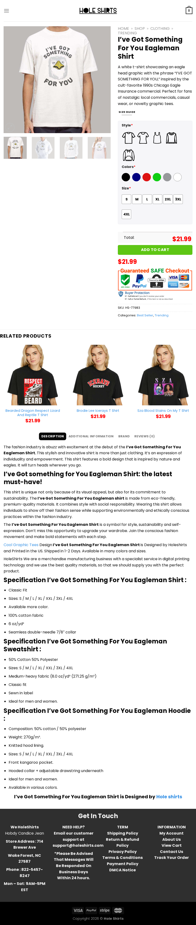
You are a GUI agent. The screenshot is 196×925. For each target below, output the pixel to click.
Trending (127, 33)
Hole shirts (169, 796)
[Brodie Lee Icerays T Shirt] (98, 375)
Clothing (160, 28)
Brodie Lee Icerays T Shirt (98, 410)
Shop (140, 28)
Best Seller (145, 315)
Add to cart (155, 249)
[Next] (102, 79)
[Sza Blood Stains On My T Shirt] (163, 375)
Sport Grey (168, 180)
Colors (129, 166)
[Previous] (11, 79)
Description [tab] (52, 436)
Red (146, 180)
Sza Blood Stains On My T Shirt (163, 410)
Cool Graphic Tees (21, 545)
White (178, 180)
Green (157, 180)
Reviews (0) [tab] (144, 436)
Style (127, 125)
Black (126, 180)
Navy (137, 180)
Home (123, 28)
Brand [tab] (124, 436)
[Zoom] (10, 127)
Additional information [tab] (91, 436)
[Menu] (6, 10)
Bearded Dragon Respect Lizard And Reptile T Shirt (32, 412)
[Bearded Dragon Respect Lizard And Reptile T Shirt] (32, 375)
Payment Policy (122, 864)
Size (126, 188)
